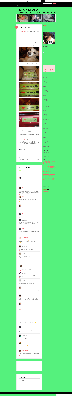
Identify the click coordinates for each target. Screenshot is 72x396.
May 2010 (45, 96)
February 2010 (46, 100)
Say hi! (53, 12)
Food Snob (45, 115)
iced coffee (47, 170)
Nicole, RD (23, 317)
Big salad (44, 162)
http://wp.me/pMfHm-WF (25, 136)
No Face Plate (45, 132)
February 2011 (46, 85)
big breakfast (53, 161)
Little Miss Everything (46, 125)
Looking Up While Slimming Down (48, 127)
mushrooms (53, 174)
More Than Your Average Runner (48, 129)
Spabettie (45, 137)
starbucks (44, 179)
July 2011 (45, 78)
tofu (43, 180)
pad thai (47, 175)
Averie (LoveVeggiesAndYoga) (26, 252)
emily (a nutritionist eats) (25, 279)
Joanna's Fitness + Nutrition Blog (48, 123)
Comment (37, 386)
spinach (51, 178)
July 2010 (45, 94)
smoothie (48, 178)
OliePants (23, 228)
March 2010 (45, 99)
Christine (23, 177)
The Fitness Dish (46, 141)
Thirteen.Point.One (46, 145)
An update (38, 159)
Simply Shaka (27, 9)
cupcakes (51, 163)
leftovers (51, 171)
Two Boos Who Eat (46, 146)
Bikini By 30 (45, 110)
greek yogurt (51, 167)
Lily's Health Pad (24, 294)
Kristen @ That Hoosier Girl (25, 350)
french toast (51, 166)
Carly (22, 187)
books (50, 162)
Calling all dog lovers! (25, 28)
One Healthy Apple (24, 309)
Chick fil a (52, 162)
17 (50, 69)
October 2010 (45, 90)
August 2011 (45, 77)
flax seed (48, 166)
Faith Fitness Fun (46, 114)
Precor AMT (52, 175)
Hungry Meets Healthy (46, 119)
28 (45, 71)
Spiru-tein (53, 178)
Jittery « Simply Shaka (23, 365)
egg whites (49, 164)
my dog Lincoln (29, 45)
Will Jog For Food (46, 147)
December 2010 (46, 87)
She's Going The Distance (47, 136)
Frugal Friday (46, 12)
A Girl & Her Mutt (46, 106)
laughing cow (48, 171)
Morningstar (44, 174)
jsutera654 (23, 286)
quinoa (44, 176)
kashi (49, 170)
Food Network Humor (46, 152)
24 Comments (20, 157)
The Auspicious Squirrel (47, 138)
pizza (50, 175)
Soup (49, 178)
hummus (44, 170)
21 (45, 70)
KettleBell (45, 171)
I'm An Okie (45, 120)
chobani (44, 163)
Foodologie (45, 116)
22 (47, 70)
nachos (44, 175)
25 (52, 70)
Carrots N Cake (46, 111)
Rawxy (45, 133)
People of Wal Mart (46, 156)
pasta (49, 175)
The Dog (31, 12)
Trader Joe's (46, 180)
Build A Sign (24, 31)
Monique (23, 334)
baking (49, 161)
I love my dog (26, 153)
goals (47, 167)
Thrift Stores (53, 179)
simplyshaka (24, 265)
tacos (49, 179)
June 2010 (45, 95)
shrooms (46, 178)
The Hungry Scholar (46, 142)
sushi (47, 179)
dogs (20, 153)
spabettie (23, 204)
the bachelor (51, 179)
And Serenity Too (46, 109)
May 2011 (45, 81)
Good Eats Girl (46, 118)
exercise (44, 166)
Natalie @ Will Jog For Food (25, 245)
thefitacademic (24, 213)
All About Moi (23, 12)
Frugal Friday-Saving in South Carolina (24, 159)
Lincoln (29, 153)
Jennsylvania (45, 153)
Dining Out (37, 12)
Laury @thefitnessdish (25, 237)
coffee (46, 163)
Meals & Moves (46, 128)
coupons (48, 163)
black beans (47, 162)
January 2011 (45, 86)
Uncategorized (31, 157)
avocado (44, 161)
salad (50, 176)
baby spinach (47, 161)
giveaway (23, 153)
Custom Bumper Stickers (46, 191)
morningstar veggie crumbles (49, 174)
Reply (19, 194)
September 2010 (46, 91)
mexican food (50, 173)
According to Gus (24, 196)
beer (51, 161)
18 (52, 69)
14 (45, 69)
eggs (46, 164)
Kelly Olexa (45, 124)
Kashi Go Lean (52, 170)
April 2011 (45, 82)
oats (45, 175)
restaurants (47, 176)
